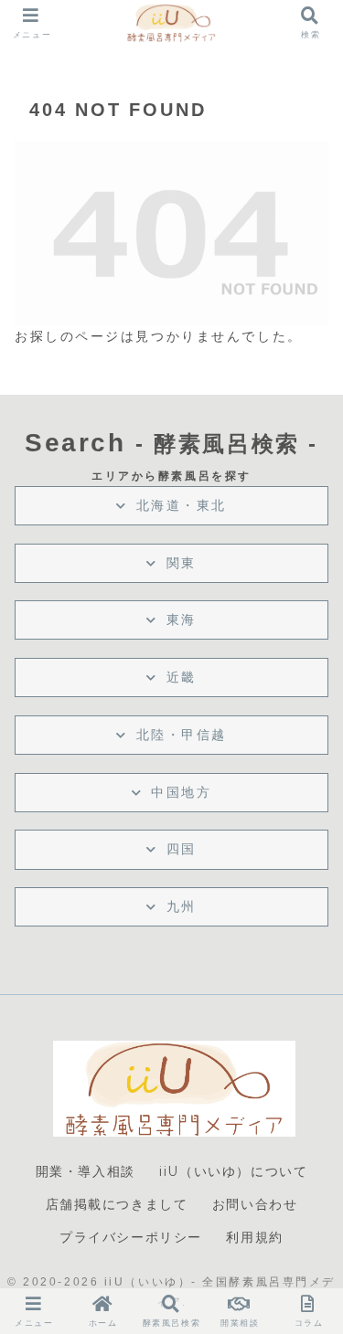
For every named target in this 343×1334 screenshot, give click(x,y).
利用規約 (254, 1237)
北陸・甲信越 (181, 734)
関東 (181, 563)
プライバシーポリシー (130, 1237)
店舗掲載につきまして (117, 1204)
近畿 (181, 677)
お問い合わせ (255, 1204)
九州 (181, 906)
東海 (181, 619)
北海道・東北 (181, 505)
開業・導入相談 (85, 1171)
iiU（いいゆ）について (233, 1171)
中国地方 (181, 792)
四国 (181, 849)
